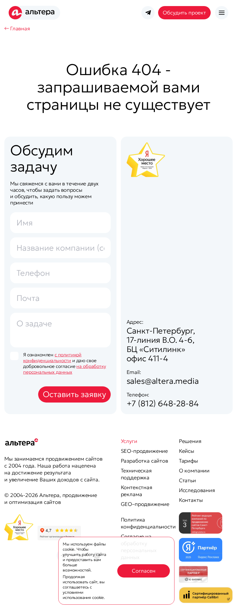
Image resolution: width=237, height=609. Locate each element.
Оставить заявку (74, 394)
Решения (190, 441)
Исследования (197, 490)
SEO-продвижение (144, 451)
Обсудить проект (184, 12)
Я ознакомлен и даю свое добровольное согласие (64, 363)
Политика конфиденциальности (148, 523)
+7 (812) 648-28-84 (163, 403)
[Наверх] (221, 597)
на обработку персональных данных (64, 369)
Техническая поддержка (136, 474)
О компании (194, 470)
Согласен (143, 570)
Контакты (191, 500)
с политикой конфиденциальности (52, 357)
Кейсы (186, 451)
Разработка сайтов (144, 460)
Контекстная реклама (136, 491)
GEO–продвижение (145, 504)
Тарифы (188, 460)
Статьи (187, 480)
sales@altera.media (163, 381)
